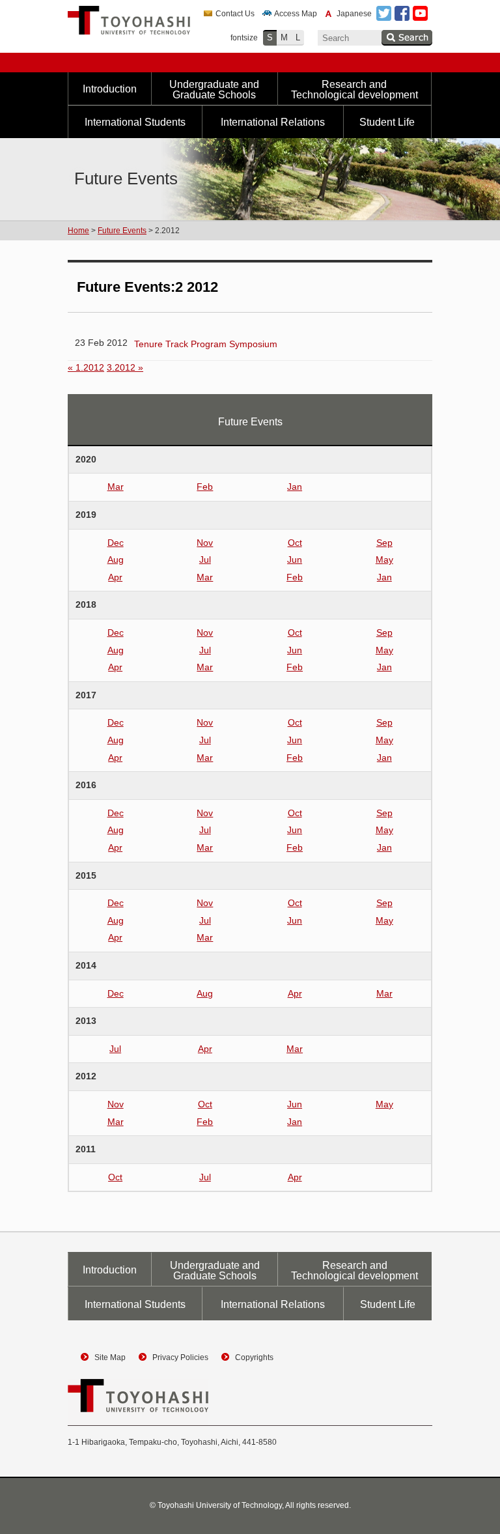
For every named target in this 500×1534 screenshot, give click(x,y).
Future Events (122, 230)
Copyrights (254, 1357)
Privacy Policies (180, 1357)
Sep (384, 542)
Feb (205, 486)
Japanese (354, 13)
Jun (294, 559)
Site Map (110, 1357)
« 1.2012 (86, 367)
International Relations (273, 122)
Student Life (387, 122)
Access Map (295, 13)
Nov (205, 542)
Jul (205, 559)
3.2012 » (125, 367)
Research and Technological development (354, 89)
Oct (295, 542)
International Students (135, 122)
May (384, 559)
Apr (115, 577)
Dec (115, 542)
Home (78, 230)
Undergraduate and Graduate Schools (214, 89)
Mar (115, 486)
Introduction (110, 88)
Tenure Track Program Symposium (205, 344)
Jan (294, 486)
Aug (115, 559)
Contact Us (235, 13)
